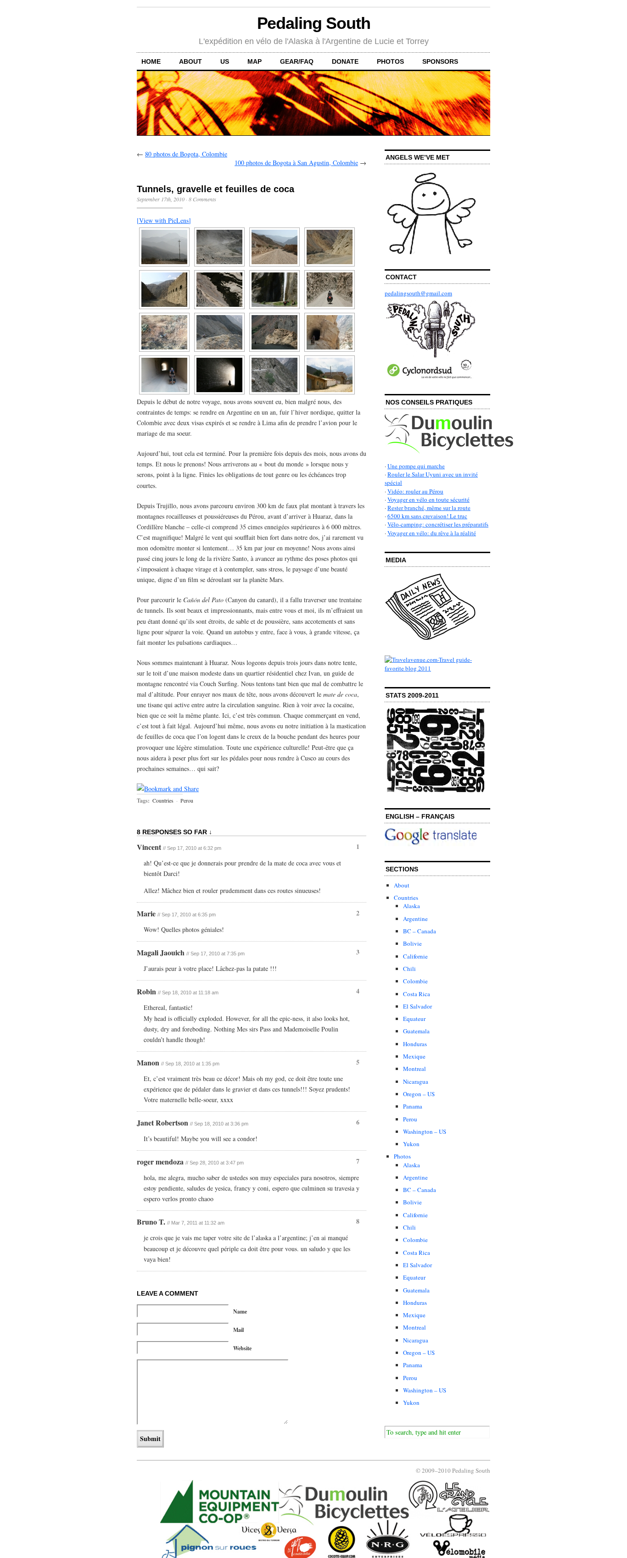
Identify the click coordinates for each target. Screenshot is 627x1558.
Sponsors (440, 61)
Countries (163, 800)
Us (224, 61)
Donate (345, 61)
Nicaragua (415, 1081)
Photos (390, 61)
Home (151, 61)
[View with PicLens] (164, 220)
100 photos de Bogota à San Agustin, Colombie (296, 162)
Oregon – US (419, 1094)
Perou (186, 800)
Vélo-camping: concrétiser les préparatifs (437, 524)
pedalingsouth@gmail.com (418, 293)
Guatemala (416, 1031)
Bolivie (412, 943)
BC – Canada (419, 931)
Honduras (415, 1044)
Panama (412, 1106)
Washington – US (424, 1131)
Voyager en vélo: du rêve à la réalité (431, 533)
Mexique (414, 1056)
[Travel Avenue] (437, 668)
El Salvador (417, 1006)
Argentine (415, 919)
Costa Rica (416, 994)
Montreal (414, 1069)
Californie (415, 956)
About (190, 61)
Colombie (415, 981)
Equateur (414, 1019)
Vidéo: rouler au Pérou (415, 491)
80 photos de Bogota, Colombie (186, 154)
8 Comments (202, 199)
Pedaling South (313, 23)
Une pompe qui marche (416, 466)
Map (254, 61)
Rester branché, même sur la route (428, 508)
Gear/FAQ (297, 61)
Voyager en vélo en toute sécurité (428, 499)
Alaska (411, 906)
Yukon (411, 1144)
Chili (409, 969)
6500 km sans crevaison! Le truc (427, 516)
